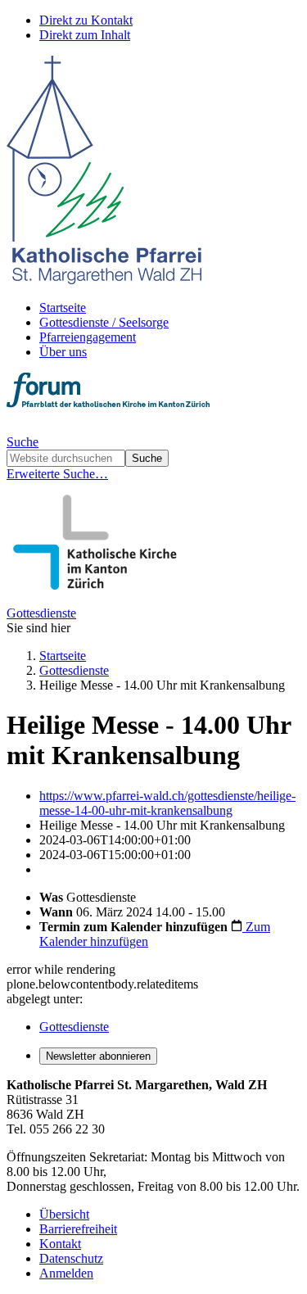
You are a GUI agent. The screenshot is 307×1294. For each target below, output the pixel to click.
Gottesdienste (41, 613)
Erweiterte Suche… (57, 474)
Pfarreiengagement (87, 337)
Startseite (62, 307)
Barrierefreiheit (78, 1229)
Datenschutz (71, 1258)
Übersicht (64, 1214)
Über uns (63, 352)
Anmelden (66, 1273)
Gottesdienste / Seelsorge (104, 322)
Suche (22, 442)
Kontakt (60, 1244)
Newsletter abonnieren (98, 1056)
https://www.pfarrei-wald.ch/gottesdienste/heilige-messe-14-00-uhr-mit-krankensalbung (167, 803)
